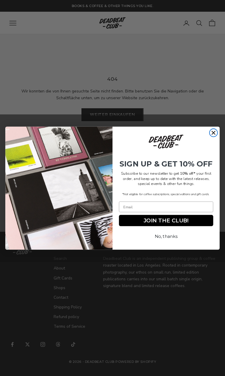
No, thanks (166, 236)
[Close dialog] (213, 133)
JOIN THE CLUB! (166, 220)
